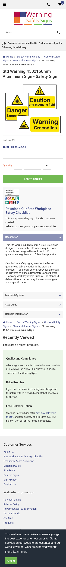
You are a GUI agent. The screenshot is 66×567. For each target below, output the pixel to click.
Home (9, 56)
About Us (9, 452)
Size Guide (9, 470)
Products (9, 522)
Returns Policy (11, 504)
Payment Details (12, 499)
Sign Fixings (10, 479)
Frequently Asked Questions (19, 461)
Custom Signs (11, 475)
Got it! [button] (11, 560)
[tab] (33, 237)
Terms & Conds (12, 513)
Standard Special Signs (25, 60)
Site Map (8, 518)
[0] (60, 4)
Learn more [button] (20, 551)
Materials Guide (12, 465)
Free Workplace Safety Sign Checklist (23, 456)
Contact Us (10, 484)
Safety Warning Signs (28, 56)
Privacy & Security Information (20, 508)
